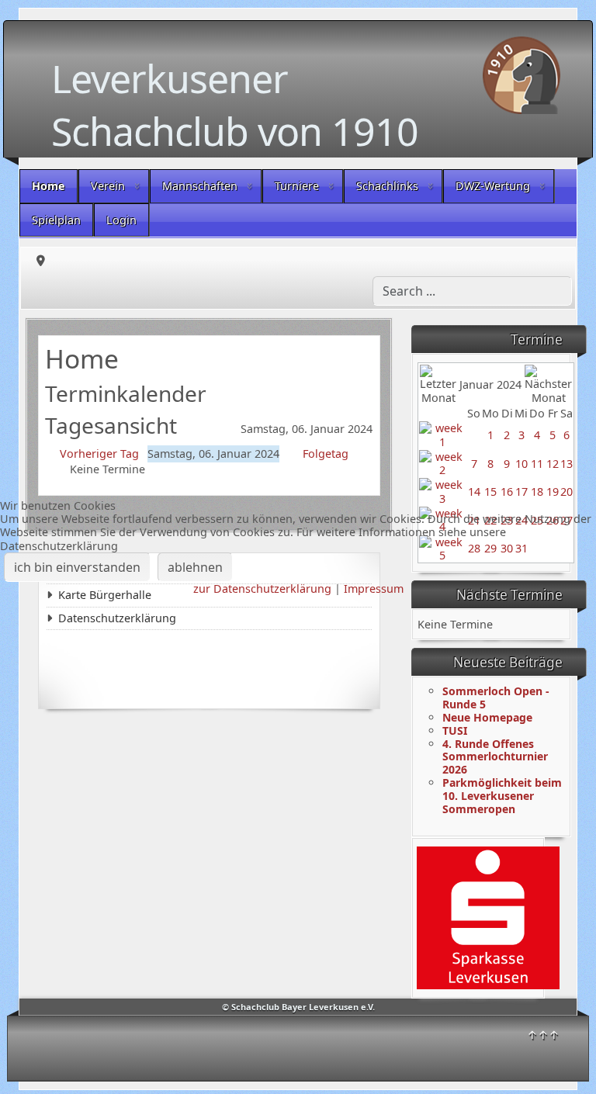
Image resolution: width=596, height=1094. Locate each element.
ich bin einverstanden (77, 567)
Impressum (374, 588)
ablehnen (195, 567)
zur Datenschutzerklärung (262, 588)
